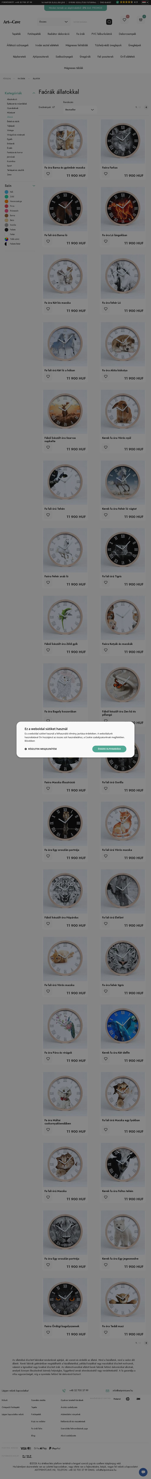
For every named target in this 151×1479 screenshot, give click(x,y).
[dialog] (75, 739)
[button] (41, 749)
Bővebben (30, 740)
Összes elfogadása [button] (109, 748)
